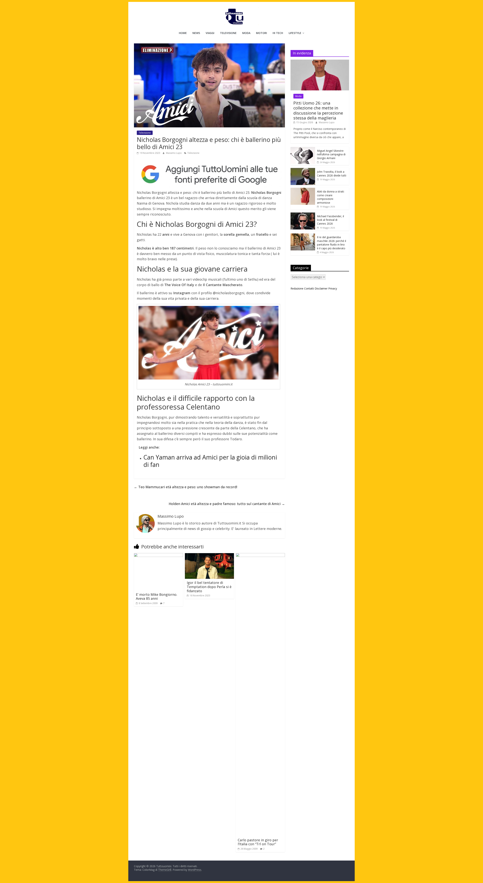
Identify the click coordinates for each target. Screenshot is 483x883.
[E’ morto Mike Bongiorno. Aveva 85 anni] (158, 555)
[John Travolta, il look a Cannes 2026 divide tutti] (303, 170)
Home (183, 33)
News (196, 33)
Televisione (228, 33)
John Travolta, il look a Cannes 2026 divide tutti (331, 173)
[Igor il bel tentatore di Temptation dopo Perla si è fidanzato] (209, 555)
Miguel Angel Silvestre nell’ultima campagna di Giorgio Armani (331, 154)
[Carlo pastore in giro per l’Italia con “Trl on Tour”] (260, 555)
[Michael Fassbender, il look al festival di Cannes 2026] (303, 214)
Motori (261, 33)
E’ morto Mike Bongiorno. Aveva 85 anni (156, 596)
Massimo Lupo (174, 153)
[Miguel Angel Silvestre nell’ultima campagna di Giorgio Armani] (303, 149)
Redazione (297, 288)
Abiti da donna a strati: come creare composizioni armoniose (330, 197)
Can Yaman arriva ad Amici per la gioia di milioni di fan (210, 460)
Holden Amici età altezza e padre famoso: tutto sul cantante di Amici (227, 503)
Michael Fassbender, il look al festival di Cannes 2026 (330, 219)
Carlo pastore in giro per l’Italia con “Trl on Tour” (258, 842)
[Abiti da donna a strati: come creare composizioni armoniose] (303, 190)
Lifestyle (295, 33)
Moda (246, 33)
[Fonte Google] (209, 174)
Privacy (332, 288)
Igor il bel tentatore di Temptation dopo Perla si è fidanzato (209, 586)
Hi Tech (278, 33)
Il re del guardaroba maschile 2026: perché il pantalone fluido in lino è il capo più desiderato (331, 242)
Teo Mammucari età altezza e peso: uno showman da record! (185, 487)
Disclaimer (321, 288)
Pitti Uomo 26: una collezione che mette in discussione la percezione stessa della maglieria (318, 110)
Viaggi (210, 33)
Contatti (309, 288)
